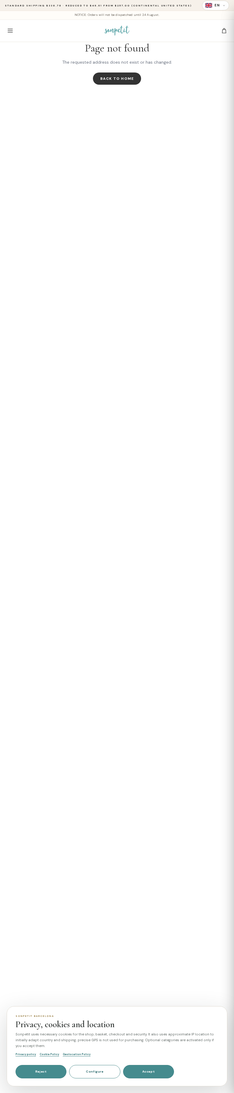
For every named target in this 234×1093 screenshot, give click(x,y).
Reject (41, 1072)
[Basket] (224, 31)
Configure (94, 1072)
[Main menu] (10, 31)
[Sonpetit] (117, 31)
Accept (148, 1072)
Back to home (117, 78)
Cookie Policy (49, 1054)
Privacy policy (26, 1054)
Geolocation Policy (76, 1054)
